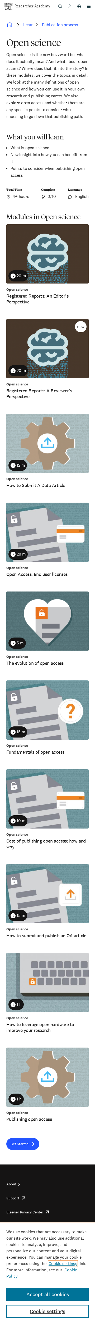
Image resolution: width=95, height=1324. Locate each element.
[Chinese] (79, 6)
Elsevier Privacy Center (24, 1212)
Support (12, 1198)
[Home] (32, 6)
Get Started (19, 1143)
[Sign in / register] (69, 6)
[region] (47, 1273)
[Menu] (88, 6)
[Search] (60, 6)
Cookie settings (63, 1263)
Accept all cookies (47, 1294)
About (11, 1184)
